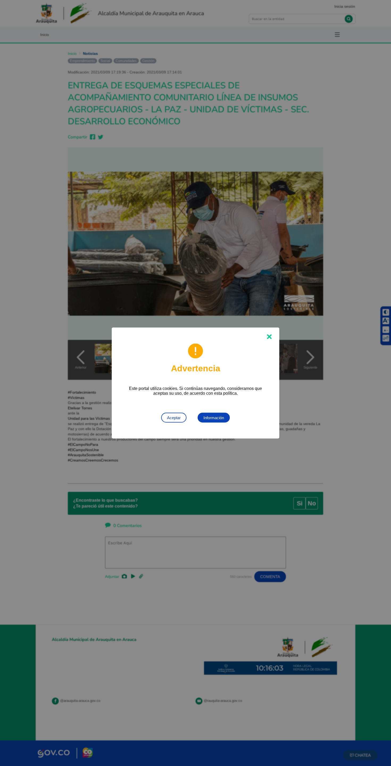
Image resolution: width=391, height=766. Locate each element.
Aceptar (174, 417)
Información (213, 417)
